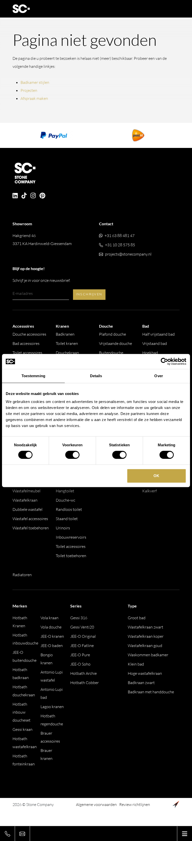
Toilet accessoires (27, 352)
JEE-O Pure (80, 654)
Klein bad (136, 664)
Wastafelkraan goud (145, 645)
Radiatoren (22, 574)
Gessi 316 (78, 617)
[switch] (72, 455)
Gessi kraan (22, 729)
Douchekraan (67, 352)
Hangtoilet (65, 490)
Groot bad (137, 617)
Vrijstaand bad (154, 343)
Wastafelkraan (25, 500)
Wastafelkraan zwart (145, 626)
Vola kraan (49, 617)
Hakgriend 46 (42, 239)
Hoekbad (150, 352)
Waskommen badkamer (148, 654)
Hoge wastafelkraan (145, 673)
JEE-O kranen (52, 636)
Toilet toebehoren (71, 555)
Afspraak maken (34, 98)
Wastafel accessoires (30, 518)
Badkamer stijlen (34, 82)
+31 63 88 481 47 (119, 235)
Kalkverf (149, 490)
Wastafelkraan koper (146, 636)
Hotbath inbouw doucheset (21, 712)
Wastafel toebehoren (30, 527)
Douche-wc (65, 500)
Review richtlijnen (134, 804)
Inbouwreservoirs (71, 537)
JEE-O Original (83, 636)
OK (156, 476)
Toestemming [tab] (33, 376)
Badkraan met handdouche (151, 691)
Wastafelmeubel (26, 490)
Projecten (28, 90)
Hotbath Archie (83, 673)
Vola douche (51, 626)
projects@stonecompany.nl (128, 254)
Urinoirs (63, 527)
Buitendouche (111, 352)
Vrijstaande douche (115, 343)
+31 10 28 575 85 (120, 244)
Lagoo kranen (52, 706)
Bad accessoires (26, 343)
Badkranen (65, 334)
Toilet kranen (67, 343)
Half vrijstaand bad (158, 334)
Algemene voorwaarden (96, 804)
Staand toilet (67, 518)
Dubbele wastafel (27, 509)
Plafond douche (112, 334)
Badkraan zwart (141, 682)
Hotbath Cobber (84, 682)
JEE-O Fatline (82, 645)
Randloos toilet (69, 509)
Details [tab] (96, 376)
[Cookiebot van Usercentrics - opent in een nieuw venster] (164, 361)
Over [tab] (158, 376)
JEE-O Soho (80, 664)
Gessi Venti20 (82, 626)
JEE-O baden (51, 645)
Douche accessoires (29, 334)
